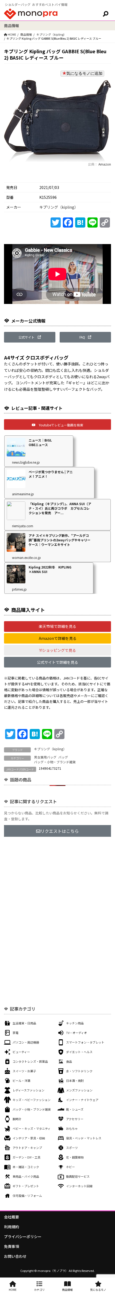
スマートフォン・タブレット (85, 1042)
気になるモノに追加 (84, 73)
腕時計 (17, 1119)
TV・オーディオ (76, 1033)
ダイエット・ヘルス (79, 1052)
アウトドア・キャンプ (27, 1147)
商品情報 (26, 34)
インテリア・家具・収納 (29, 1138)
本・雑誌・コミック (26, 1167)
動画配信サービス (78, 1176)
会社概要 (11, 1216)
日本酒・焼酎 (75, 1080)
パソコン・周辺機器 (26, 1042)
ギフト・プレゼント (26, 1186)
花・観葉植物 (75, 1157)
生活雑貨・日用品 (24, 1023)
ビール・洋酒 (21, 1080)
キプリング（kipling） (51, 34)
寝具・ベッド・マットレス (83, 1138)
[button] (29, 337)
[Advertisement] (57, 904)
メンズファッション (79, 1090)
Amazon (104, 164)
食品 (69, 1061)
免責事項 (11, 1246)
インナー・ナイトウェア (82, 1100)
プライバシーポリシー (22, 1236)
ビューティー (21, 1052)
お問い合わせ (15, 1256)
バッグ (63, 757)
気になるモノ (98, 1290)
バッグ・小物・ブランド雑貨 (55, 762)
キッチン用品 (75, 1023)
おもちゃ (72, 1128)
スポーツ (72, 1147)
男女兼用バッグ (45, 757)
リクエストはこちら (59, 831)
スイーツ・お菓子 (24, 1071)
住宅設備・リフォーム (27, 1195)
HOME (13, 1290)
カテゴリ (39, 1290)
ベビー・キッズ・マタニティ (32, 1128)
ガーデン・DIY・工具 (26, 1157)
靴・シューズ (74, 1109)
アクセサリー (74, 1119)
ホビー (70, 1167)
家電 (15, 1033)
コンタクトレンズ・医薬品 (30, 1061)
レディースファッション (28, 1090)
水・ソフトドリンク (79, 1071)
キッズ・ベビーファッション (32, 1100)
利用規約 (11, 1226)
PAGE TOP (107, 1250)
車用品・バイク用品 (26, 1176)
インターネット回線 (79, 1186)
